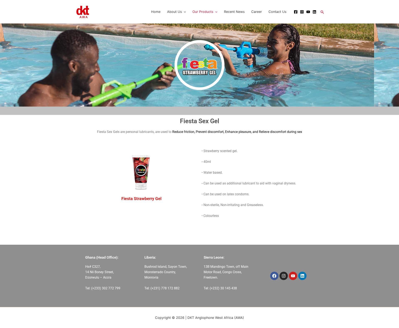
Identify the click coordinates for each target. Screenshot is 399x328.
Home (155, 12)
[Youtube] (308, 12)
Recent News (234, 12)
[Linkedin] (314, 12)
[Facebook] (296, 12)
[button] (184, 11)
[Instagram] (302, 12)
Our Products (202, 12)
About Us (174, 12)
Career (256, 12)
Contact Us (277, 12)
